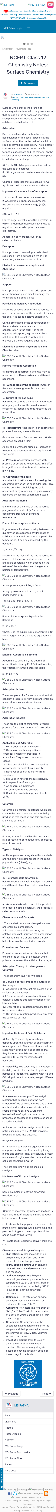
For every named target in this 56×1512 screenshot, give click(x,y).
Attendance (31, 18)
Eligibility (43, 11)
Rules (53, 14)
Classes (35, 11)
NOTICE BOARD (17, 18)
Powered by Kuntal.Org (32, 1510)
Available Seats (25, 14)
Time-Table (45, 14)
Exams (36, 14)
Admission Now (15, 11)
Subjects (27, 11)
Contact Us (41, 18)
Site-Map (13, 14)
